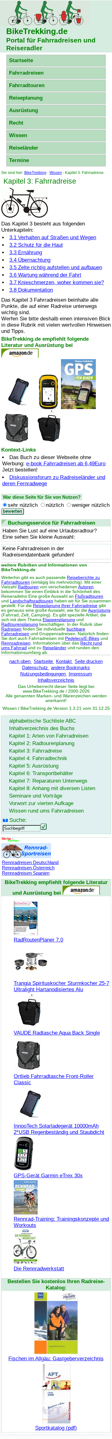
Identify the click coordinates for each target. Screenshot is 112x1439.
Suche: (18, 820)
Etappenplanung (59, 619)
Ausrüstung (23, 110)
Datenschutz (35, 667)
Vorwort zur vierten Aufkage (41, 803)
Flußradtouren (89, 596)
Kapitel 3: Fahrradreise (35, 751)
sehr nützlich (23, 505)
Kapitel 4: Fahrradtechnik (38, 758)
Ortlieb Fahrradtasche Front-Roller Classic (54, 1079)
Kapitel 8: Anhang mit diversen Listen (52, 788)
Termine (19, 160)
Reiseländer (23, 148)
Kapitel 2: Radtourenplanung (41, 743)
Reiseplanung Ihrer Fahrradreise (65, 605)
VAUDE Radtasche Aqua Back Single (57, 1033)
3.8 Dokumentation (31, 290)
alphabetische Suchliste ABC (42, 721)
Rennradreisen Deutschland (30, 862)
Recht (16, 123)
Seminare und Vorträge (35, 796)
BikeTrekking (35, 173)
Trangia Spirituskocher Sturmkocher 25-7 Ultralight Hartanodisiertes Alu (61, 986)
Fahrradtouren (26, 85)
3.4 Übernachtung (29, 260)
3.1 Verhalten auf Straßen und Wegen (52, 237)
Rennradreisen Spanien (25, 873)
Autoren (86, 587)
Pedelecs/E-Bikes (82, 638)
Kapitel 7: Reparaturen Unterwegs (48, 781)
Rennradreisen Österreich (28, 867)
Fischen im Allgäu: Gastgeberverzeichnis (56, 1359)
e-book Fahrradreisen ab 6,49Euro (65, 464)
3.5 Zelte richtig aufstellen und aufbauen (55, 267)
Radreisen (11, 629)
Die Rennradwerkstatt (39, 1269)
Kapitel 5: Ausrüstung (33, 766)
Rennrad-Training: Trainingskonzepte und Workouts (61, 1222)
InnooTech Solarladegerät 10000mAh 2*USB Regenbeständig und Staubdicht (59, 1129)
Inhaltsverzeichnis (56, 680)
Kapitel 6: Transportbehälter (41, 773)
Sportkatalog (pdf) (56, 1428)
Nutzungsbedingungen (43, 673)
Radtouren (28, 587)
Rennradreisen (15, 643)
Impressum (80, 673)
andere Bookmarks (70, 667)
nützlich (55, 505)
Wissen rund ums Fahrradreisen (46, 811)
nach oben (20, 661)
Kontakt (64, 661)
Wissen (18, 135)
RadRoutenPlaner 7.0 (38, 940)
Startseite (21, 60)
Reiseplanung (26, 98)
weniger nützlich (91, 505)
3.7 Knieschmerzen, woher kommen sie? (56, 282)
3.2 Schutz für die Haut (36, 245)
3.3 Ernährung (25, 252)
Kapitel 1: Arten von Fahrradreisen (48, 736)
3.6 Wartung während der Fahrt (45, 275)
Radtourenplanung (19, 624)
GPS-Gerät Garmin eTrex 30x (48, 1176)
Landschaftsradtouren (31, 601)
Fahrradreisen (26, 73)
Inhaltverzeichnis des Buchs (42, 728)
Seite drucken (89, 661)
